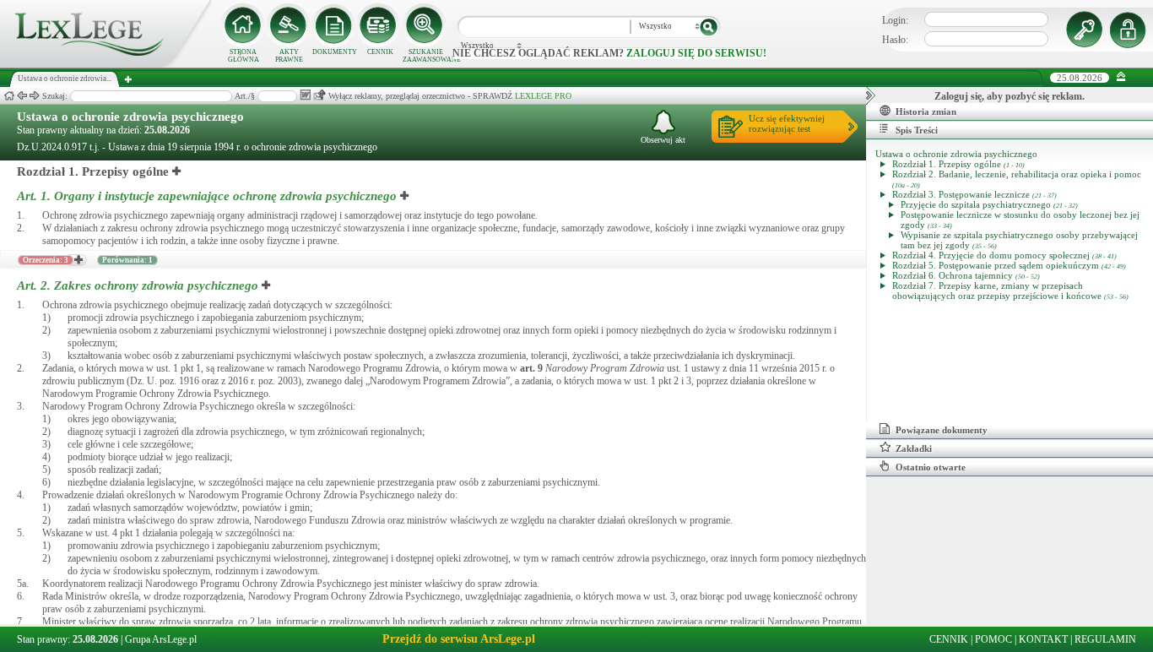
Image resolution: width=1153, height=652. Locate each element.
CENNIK (380, 52)
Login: (895, 20)
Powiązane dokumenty (942, 430)
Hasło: (895, 40)
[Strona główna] (105, 64)
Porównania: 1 (127, 260)
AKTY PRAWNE (289, 55)
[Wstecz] (22, 96)
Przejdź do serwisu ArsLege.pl (458, 639)
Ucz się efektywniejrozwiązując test (787, 123)
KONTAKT (1043, 639)
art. (531, 368)
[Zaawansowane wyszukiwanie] (425, 25)
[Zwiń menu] (1121, 77)
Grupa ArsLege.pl (161, 639)
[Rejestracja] (1130, 29)
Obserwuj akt (663, 139)
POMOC (993, 639)
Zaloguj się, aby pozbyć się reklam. (1009, 96)
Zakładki (914, 448)
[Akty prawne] (288, 25)
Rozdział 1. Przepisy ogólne (93, 171)
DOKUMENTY (334, 52)
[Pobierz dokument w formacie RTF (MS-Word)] (305, 95)
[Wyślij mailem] (319, 95)
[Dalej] (35, 96)
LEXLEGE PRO (543, 96)
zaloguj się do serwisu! (696, 53)
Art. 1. (207, 196)
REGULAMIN (1105, 639)
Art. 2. (137, 285)
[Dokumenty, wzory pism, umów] (334, 25)
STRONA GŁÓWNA (243, 55)
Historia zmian (926, 111)
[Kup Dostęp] (380, 25)
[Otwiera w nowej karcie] (177, 171)
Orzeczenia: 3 (45, 260)
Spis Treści (917, 130)
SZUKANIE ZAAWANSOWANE (425, 55)
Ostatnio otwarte (931, 467)
